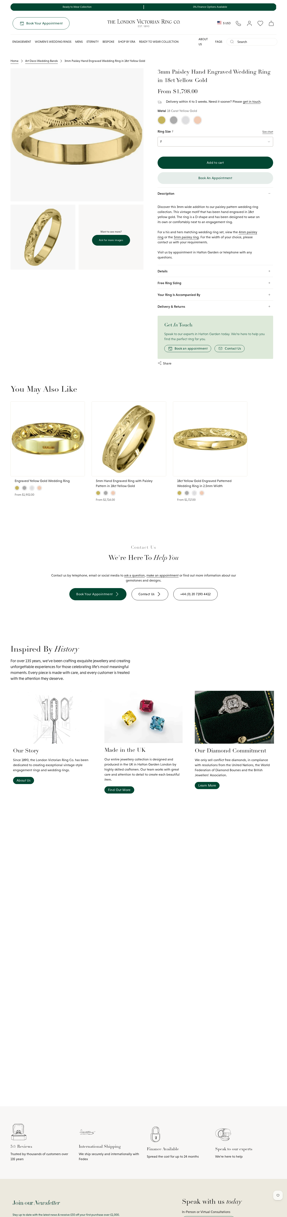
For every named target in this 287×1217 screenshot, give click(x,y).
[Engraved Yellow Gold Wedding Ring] (48, 439)
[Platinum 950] (173, 120)
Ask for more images (111, 240)
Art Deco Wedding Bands (41, 61)
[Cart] (271, 23)
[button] (22, 42)
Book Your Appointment (44, 23)
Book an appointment (191, 348)
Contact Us (233, 348)
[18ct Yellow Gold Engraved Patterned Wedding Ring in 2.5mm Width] (210, 439)
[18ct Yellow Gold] (161, 120)
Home (14, 61)
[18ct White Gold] (185, 120)
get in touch (252, 101)
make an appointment (162, 575)
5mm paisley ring (186, 237)
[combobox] (255, 41)
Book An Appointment (215, 178)
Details (162, 271)
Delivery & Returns (171, 306)
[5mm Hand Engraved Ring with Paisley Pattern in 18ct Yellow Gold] (129, 439)
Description (166, 193)
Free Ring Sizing (169, 283)
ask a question (134, 575)
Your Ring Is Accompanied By (179, 295)
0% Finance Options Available (210, 6)
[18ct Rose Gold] (197, 120)
